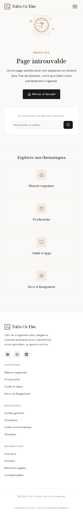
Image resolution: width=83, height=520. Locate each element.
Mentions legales (15, 468)
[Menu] (75, 6)
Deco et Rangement (17, 393)
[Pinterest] (7, 354)
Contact (9, 461)
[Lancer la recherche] (68, 125)
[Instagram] (17, 354)
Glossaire (10, 434)
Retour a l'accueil (43, 94)
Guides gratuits (14, 413)
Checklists (11, 420)
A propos (10, 453)
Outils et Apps (13, 386)
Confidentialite (14, 475)
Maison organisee (15, 372)
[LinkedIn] (26, 354)
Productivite (12, 379)
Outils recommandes (17, 427)
